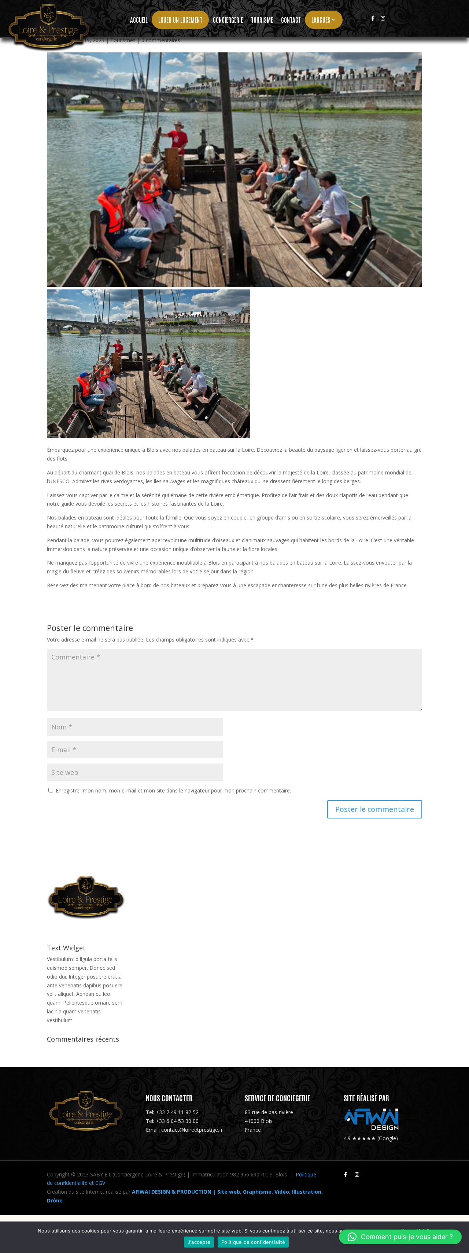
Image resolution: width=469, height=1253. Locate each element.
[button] (400, 1237)
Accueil (139, 20)
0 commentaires (160, 40)
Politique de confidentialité (253, 1242)
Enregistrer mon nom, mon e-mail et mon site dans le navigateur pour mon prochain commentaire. (173, 790)
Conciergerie (228, 20)
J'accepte (199, 1242)
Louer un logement (180, 19)
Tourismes (123, 40)
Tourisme (262, 20)
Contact (291, 20)
